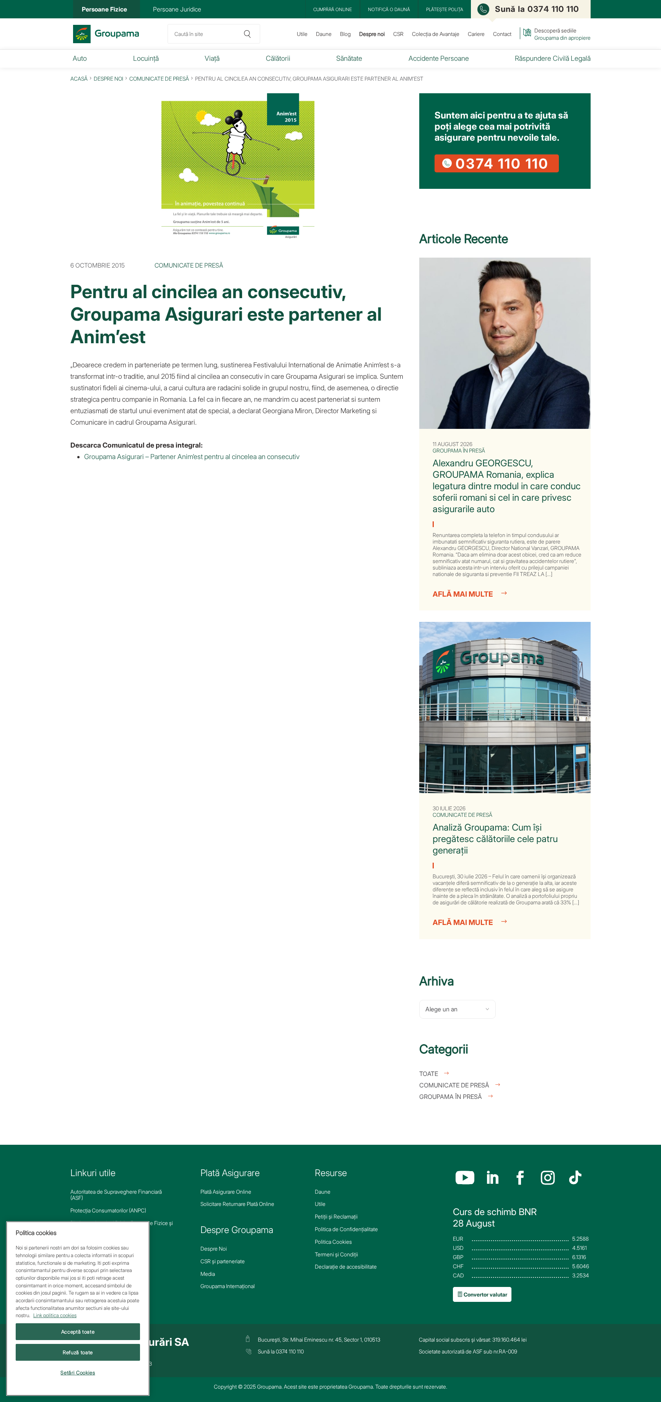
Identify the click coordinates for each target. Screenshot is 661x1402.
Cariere (476, 34)
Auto (80, 58)
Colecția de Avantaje (435, 34)
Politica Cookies (333, 1242)
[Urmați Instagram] (547, 1178)
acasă (79, 78)
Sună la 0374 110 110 (537, 9)
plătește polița (444, 9)
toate (428, 1073)
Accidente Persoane (439, 58)
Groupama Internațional (227, 1286)
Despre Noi (213, 1249)
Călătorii (278, 58)
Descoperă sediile (562, 34)
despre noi (108, 78)
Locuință (146, 58)
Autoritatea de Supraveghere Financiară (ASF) (116, 1195)
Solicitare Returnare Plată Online (237, 1204)
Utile (302, 34)
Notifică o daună (389, 9)
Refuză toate (78, 1352)
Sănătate (349, 58)
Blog (345, 34)
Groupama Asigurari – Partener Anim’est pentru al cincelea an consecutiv (192, 457)
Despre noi (372, 34)
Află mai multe (463, 594)
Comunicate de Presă (159, 78)
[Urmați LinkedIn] (492, 1178)
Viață (212, 58)
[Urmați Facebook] (520, 1178)
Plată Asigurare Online (225, 1192)
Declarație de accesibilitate (346, 1267)
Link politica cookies (55, 1315)
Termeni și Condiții (336, 1254)
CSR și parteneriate (222, 1261)
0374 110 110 (502, 163)
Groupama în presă (450, 1096)
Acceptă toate (78, 1332)
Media (207, 1274)
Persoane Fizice (104, 9)
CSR (398, 34)
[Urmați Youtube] (465, 1178)
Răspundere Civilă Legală (553, 58)
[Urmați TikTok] (575, 1178)
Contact (502, 34)
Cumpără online (332, 9)
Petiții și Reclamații (336, 1217)
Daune (324, 34)
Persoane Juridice (177, 9)
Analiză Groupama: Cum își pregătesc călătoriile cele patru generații (495, 839)
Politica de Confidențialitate (346, 1229)
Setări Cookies (77, 1373)
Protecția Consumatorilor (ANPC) (108, 1210)
